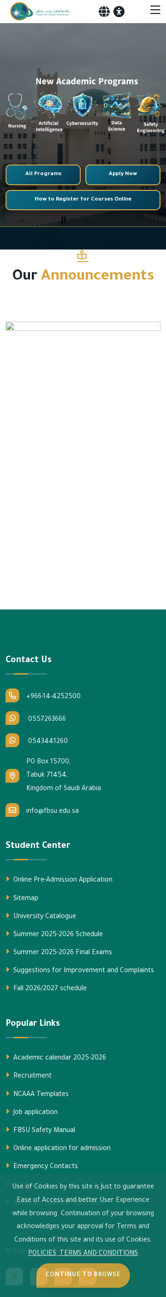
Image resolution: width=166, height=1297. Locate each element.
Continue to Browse (83, 1275)
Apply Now (123, 174)
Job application (35, 1113)
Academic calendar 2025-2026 (59, 1058)
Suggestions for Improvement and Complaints (83, 971)
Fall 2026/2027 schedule (49, 989)
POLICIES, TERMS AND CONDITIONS (83, 1254)
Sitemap (25, 899)
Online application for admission (61, 1149)
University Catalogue (44, 917)
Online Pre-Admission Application (62, 880)
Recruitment (32, 1076)
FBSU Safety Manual (43, 1131)
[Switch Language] (104, 11)
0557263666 (46, 720)
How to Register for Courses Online (83, 200)
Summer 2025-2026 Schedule (57, 935)
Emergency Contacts (45, 1167)
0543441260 (47, 742)
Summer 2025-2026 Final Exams (62, 953)
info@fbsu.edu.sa (52, 812)
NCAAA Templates (40, 1095)
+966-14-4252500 (53, 697)
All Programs (43, 174)
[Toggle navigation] (155, 11)
